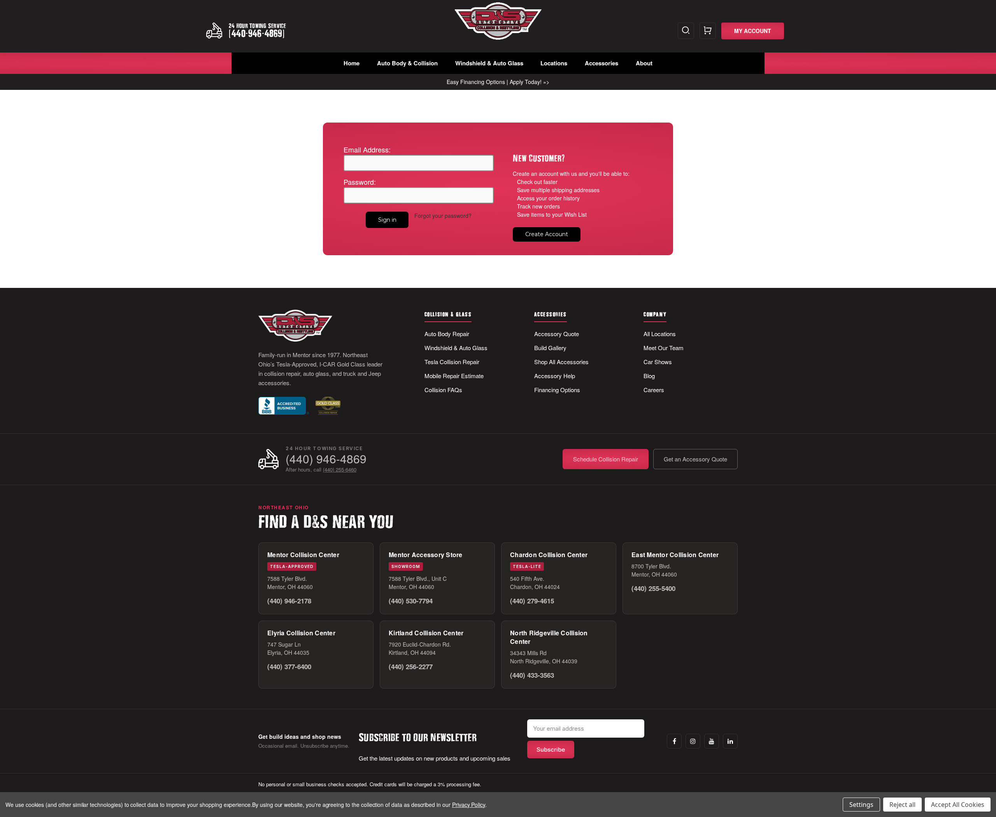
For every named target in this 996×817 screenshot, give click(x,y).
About (644, 63)
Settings (861, 804)
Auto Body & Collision (407, 63)
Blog (649, 376)
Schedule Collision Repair (605, 459)
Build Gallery (550, 348)
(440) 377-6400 (289, 666)
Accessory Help (554, 376)
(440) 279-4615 (532, 600)
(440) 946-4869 (326, 458)
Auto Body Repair (446, 334)
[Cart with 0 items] (708, 31)
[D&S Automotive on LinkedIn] (730, 741)
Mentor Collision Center (303, 554)
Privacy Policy (468, 804)
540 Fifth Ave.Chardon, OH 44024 (535, 583)
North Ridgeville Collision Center (549, 637)
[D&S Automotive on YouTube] (711, 741)
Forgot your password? (443, 215)
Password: (360, 182)
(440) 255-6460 (339, 469)
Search (686, 31)
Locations (553, 63)
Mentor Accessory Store (426, 554)
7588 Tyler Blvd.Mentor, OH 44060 (290, 583)
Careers (654, 390)
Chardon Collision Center (548, 554)
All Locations (660, 334)
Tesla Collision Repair (451, 362)
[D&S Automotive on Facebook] (674, 741)
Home (351, 63)
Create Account (546, 234)
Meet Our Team (664, 348)
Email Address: (367, 149)
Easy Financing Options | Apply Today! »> (498, 82)
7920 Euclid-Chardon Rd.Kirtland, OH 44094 (420, 648)
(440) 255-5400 (653, 588)
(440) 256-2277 (411, 666)
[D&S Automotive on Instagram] (693, 741)
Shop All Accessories (561, 362)
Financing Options (557, 390)
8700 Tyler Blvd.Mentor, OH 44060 (654, 570)
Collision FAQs (443, 390)
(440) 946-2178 (289, 600)
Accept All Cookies (957, 804)
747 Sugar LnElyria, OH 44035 (288, 648)
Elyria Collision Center (301, 632)
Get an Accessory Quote (695, 459)
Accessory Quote (556, 334)
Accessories (601, 63)
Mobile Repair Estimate (454, 376)
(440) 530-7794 (411, 600)
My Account (752, 31)
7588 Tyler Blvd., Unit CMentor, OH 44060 (418, 583)
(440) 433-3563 (532, 675)
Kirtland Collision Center (426, 632)
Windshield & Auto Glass (489, 63)
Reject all (902, 804)
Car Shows (658, 362)
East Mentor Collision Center (675, 554)
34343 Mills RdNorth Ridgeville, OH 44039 (543, 657)
